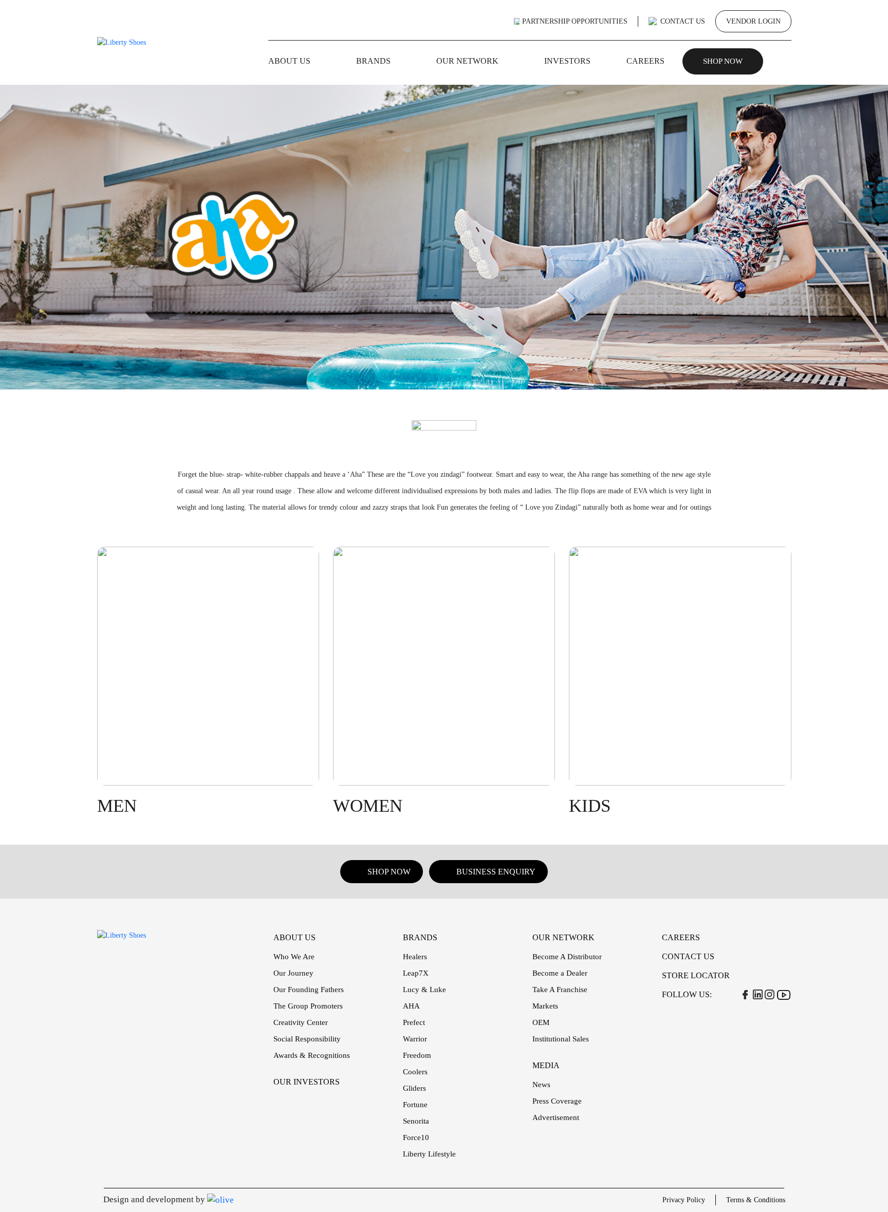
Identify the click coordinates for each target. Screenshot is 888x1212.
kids (589, 806)
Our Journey (293, 973)
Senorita (416, 1121)
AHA (411, 1006)
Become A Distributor (567, 957)
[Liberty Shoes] (121, 42)
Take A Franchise (559, 989)
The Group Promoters (308, 1006)
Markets (545, 1006)
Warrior (415, 1039)
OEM (540, 1022)
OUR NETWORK (467, 61)
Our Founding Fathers (308, 989)
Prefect (414, 1022)
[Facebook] (745, 994)
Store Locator (696, 975)
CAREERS (645, 61)
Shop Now (723, 61)
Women (367, 806)
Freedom (417, 1055)
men (117, 806)
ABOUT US (289, 61)
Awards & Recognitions (311, 1055)
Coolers (415, 1072)
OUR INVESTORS (306, 1081)
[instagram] (769, 995)
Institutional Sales (560, 1039)
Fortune (415, 1105)
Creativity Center (300, 1022)
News (541, 1084)
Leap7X (416, 973)
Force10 (416, 1137)
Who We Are (293, 957)
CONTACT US (682, 21)
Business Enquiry (495, 871)
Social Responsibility (307, 1039)
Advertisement (555, 1117)
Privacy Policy (683, 1200)
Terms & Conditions (755, 1200)
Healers (415, 957)
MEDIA (546, 1065)
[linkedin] (758, 994)
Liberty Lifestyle (429, 1154)
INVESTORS (567, 61)
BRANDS (373, 61)
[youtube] (783, 995)
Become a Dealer (559, 973)
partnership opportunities (574, 21)
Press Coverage (557, 1101)
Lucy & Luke (424, 989)
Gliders (414, 1088)
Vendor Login (753, 21)
